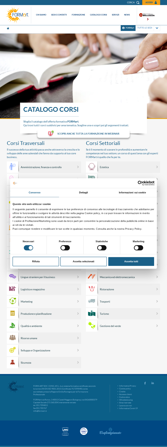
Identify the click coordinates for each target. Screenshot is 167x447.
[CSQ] (65, 431)
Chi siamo (41, 15)
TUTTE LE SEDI (144, 28)
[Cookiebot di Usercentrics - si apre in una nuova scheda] (140, 183)
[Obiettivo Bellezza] (146, 15)
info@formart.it (40, 411)
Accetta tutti (131, 261)
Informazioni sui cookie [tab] (132, 192)
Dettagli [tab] (83, 192)
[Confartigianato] (110, 431)
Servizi (115, 15)
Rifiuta (36, 261)
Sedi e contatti (59, 15)
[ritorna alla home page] (17, 15)
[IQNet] (83, 431)
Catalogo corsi (98, 15)
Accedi (149, 2)
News (127, 15)
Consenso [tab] (34, 192)
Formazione (78, 15)
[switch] (65, 247)
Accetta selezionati (83, 261)
